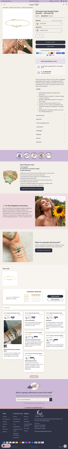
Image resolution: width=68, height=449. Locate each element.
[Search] (4, 4)
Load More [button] (34, 376)
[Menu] (1, 4)
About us (26, 416)
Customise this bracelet (44, 250)
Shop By (5, 424)
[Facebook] (61, 1)
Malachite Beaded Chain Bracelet (12, 313)
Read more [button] (28, 369)
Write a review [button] (55, 296)
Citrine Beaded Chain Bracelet (32, 313)
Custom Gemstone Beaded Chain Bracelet (33, 333)
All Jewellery (5, 7)
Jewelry (5, 416)
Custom (5, 421)
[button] (44, 16)
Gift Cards (26, 428)
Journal (26, 419)
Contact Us (16, 437)
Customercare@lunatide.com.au (42, 431)
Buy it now (50, 46)
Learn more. (46, 420)
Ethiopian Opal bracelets (27, 7)
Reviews (5, 431)
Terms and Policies (34, 446)
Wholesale (26, 421)
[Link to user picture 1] (13, 332)
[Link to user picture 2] (5, 346)
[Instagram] (63, 1)
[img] (7, 315)
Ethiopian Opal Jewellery (15, 7)
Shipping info (16, 426)
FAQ (14, 424)
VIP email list (16, 421)
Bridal (4, 426)
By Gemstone (6, 419)
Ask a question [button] (55, 299)
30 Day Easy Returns (6, 1)
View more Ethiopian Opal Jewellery (32, 188)
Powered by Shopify (14, 446)
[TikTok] (66, 1)
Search (15, 416)
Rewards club (16, 419)
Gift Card (5, 429)
